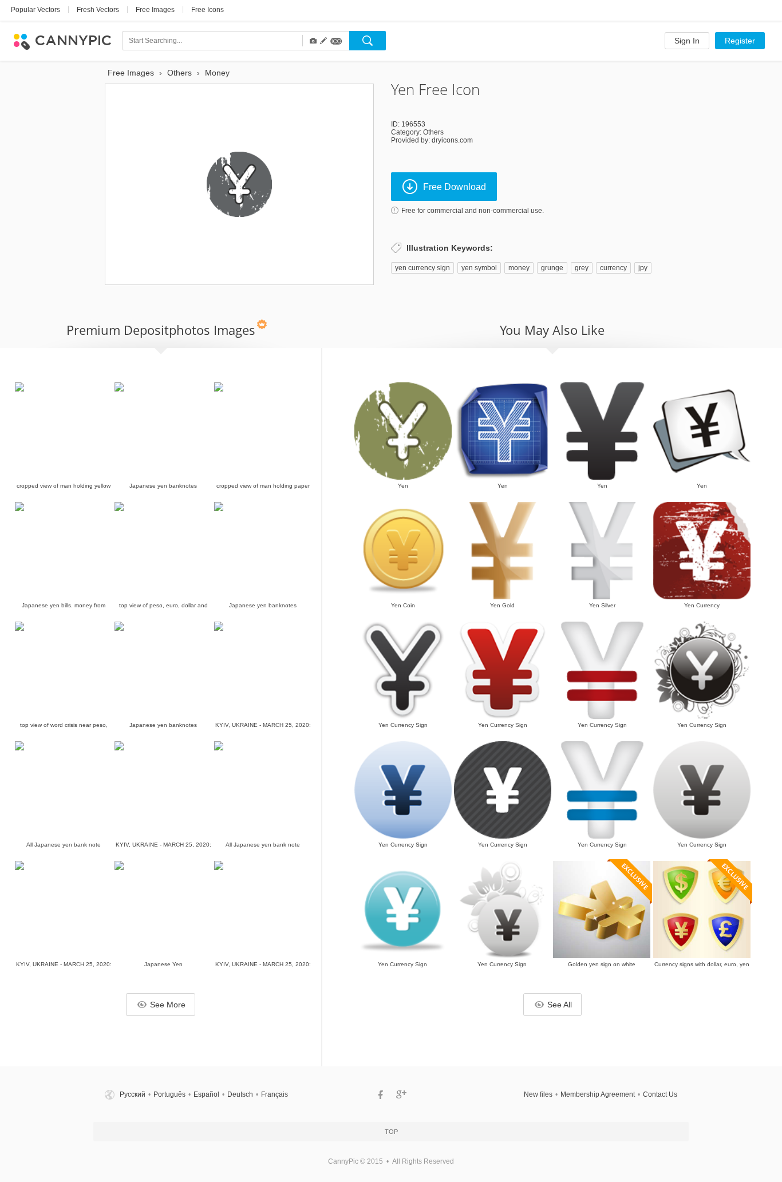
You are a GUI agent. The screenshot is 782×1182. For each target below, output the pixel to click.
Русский (132, 1094)
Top (391, 1131)
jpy (642, 268)
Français (274, 1094)
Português (169, 1094)
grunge (552, 268)
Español (206, 1094)
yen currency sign (422, 268)
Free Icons (207, 10)
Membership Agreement (597, 1094)
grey (582, 268)
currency (613, 268)
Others (433, 132)
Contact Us (660, 1094)
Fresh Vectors (98, 10)
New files (538, 1094)
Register (740, 40)
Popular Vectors (35, 10)
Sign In (687, 40)
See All (559, 1004)
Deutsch (240, 1094)
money (519, 268)
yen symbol (479, 268)
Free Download (454, 187)
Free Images (155, 10)
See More (167, 1004)
